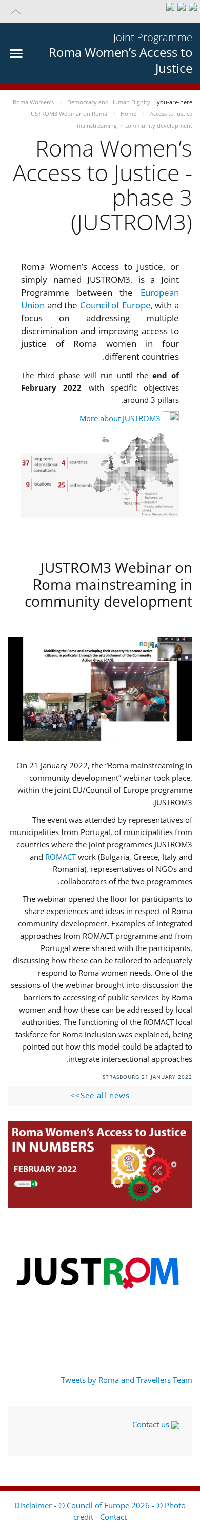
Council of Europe (115, 305)
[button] (100, 11)
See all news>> (100, 1095)
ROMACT (60, 856)
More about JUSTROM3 (120, 418)
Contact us (151, 1424)
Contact (113, 1516)
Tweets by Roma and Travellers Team (126, 1379)
